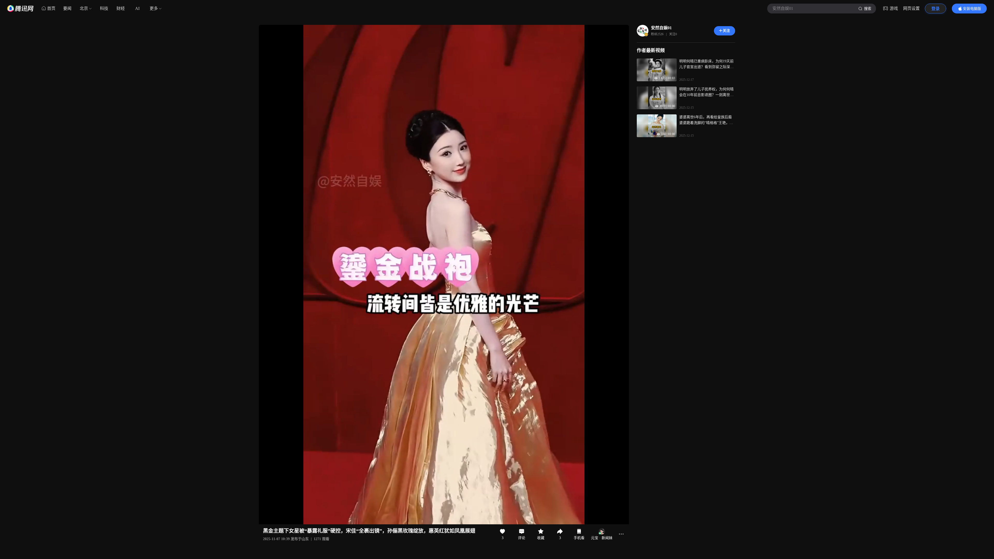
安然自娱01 (661, 28)
